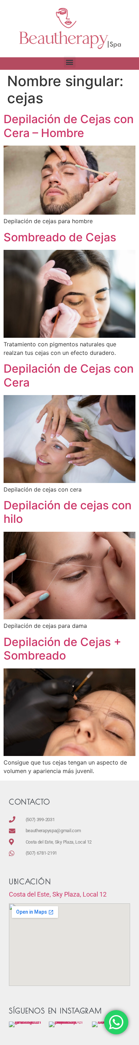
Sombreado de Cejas (60, 237)
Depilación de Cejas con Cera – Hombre (69, 126)
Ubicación (30, 881)
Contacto (29, 802)
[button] (70, 62)
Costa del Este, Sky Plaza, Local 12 (58, 894)
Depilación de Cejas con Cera (69, 375)
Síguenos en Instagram (55, 1011)
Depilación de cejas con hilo (68, 512)
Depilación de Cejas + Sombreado (62, 648)
